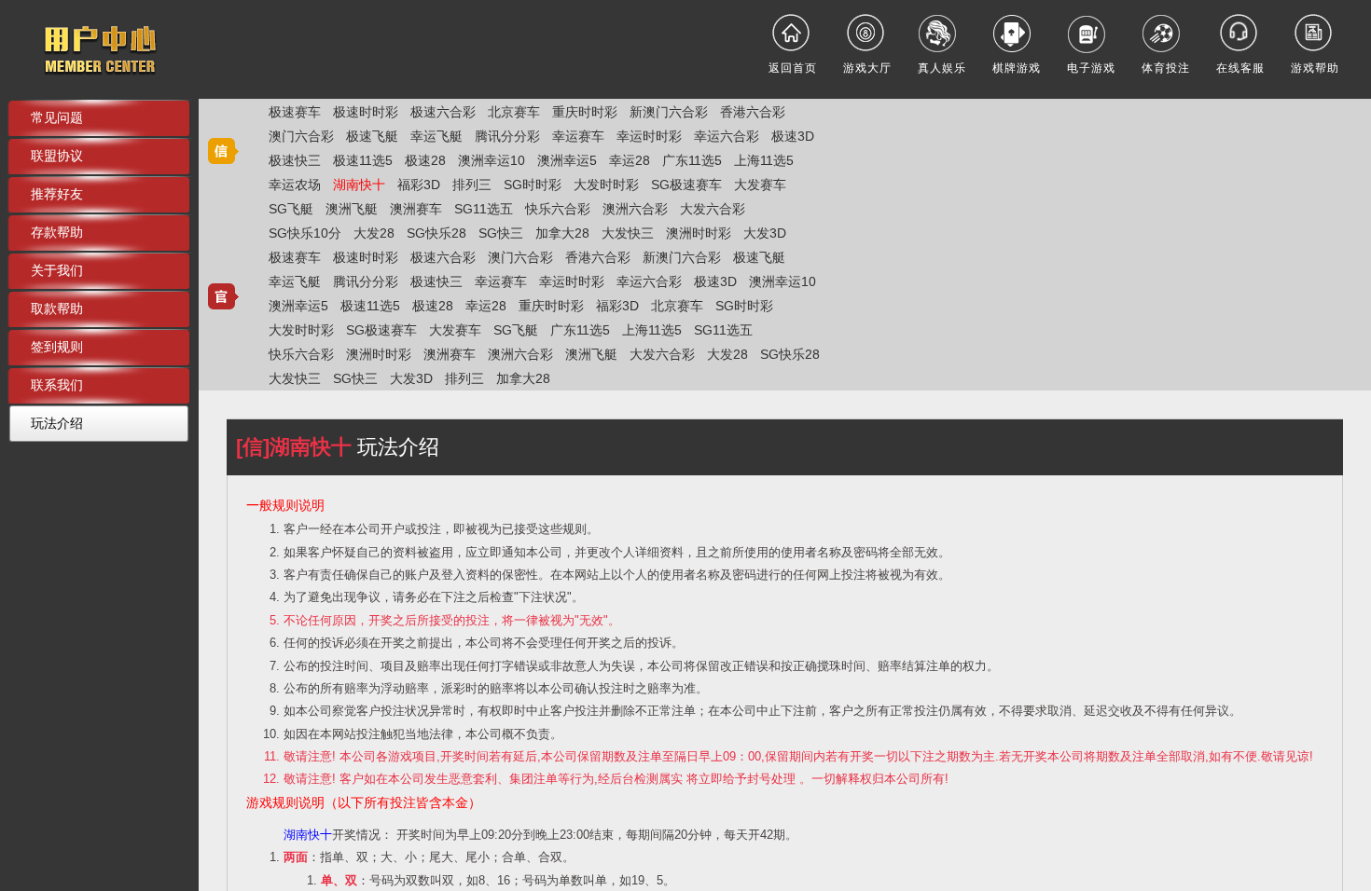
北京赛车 (514, 111)
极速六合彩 (443, 111)
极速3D (792, 136)
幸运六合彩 (726, 136)
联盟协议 (57, 155)
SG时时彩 (532, 184)
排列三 (472, 184)
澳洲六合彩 (635, 208)
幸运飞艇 (436, 136)
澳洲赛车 (416, 208)
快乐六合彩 (557, 208)
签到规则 (57, 346)
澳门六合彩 (301, 136)
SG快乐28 (436, 233)
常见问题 (57, 117)
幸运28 (629, 160)
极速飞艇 (372, 136)
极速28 (425, 160)
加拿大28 (562, 233)
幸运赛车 (578, 136)
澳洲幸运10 (491, 160)
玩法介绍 (57, 423)
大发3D (764, 233)
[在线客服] (1240, 32)
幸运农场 (295, 184)
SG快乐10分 (305, 233)
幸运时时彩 (649, 136)
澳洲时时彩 (698, 233)
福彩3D (418, 184)
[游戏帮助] (1315, 32)
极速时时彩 (365, 111)
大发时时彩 (606, 184)
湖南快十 (359, 184)
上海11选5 (764, 160)
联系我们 (57, 384)
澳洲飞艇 (351, 208)
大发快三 (628, 233)
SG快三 (500, 233)
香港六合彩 (752, 111)
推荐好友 (57, 193)
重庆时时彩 (584, 111)
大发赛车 (760, 184)
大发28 (374, 233)
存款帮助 (57, 232)
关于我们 (57, 270)
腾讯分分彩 (507, 136)
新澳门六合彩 (669, 111)
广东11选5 (692, 160)
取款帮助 (57, 308)
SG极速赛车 (686, 184)
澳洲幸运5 (567, 160)
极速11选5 (363, 160)
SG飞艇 (291, 208)
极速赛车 (295, 111)
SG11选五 (483, 208)
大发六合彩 (712, 208)
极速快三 (295, 160)
